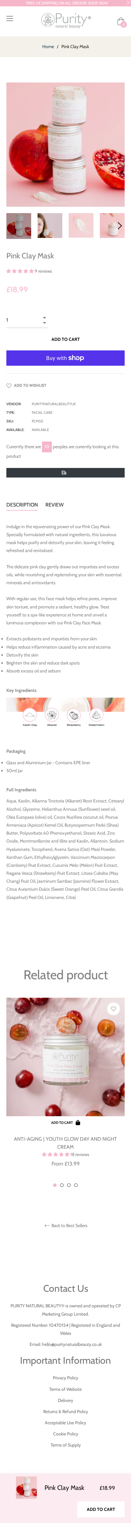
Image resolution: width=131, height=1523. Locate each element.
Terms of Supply (66, 1445)
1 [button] (55, 1185)
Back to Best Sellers (69, 1225)
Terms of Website (65, 1389)
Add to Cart (101, 1509)
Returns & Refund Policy (65, 1411)
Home (48, 46)
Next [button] (120, 226)
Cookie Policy (65, 1434)
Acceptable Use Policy (65, 1423)
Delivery (65, 1400)
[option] (65, 1093)
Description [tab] (22, 505)
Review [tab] (55, 505)
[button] (20, 271)
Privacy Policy (65, 1378)
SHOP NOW (98, 3)
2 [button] (62, 1185)
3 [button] (69, 1185)
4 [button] (76, 1185)
